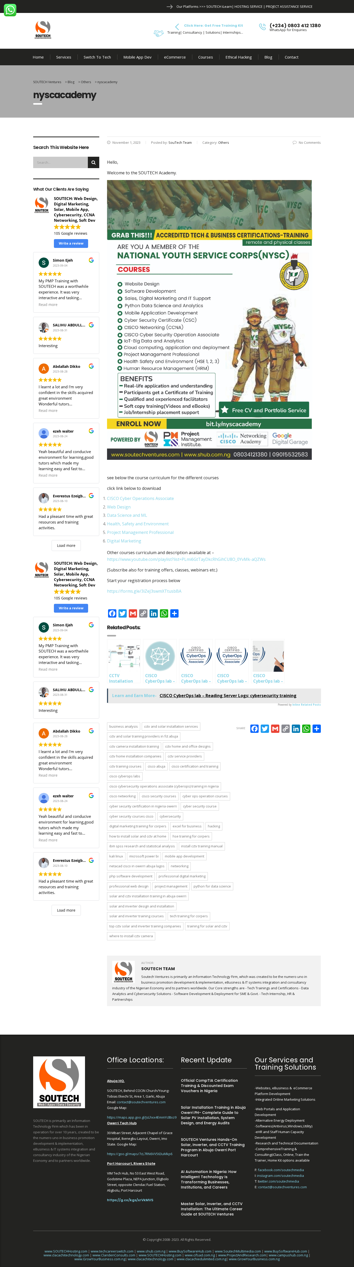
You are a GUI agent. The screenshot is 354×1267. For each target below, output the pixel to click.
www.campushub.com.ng (288, 1255)
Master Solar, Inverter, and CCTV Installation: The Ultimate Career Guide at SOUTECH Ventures (212, 1209)
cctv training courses (125, 766)
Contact (292, 57)
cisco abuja (156, 766)
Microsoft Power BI (144, 856)
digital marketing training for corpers (137, 826)
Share (240, 728)
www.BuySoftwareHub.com (190, 1251)
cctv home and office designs (188, 746)
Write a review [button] (71, 243)
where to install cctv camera (131, 936)
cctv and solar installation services (171, 726)
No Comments (310, 142)
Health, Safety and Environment (138, 524)
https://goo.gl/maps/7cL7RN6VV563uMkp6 (139, 1153)
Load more (66, 545)
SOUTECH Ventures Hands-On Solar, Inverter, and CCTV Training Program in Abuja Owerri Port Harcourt (213, 1147)
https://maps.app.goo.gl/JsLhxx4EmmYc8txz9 (141, 1117)
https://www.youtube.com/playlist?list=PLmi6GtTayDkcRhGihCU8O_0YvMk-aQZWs (186, 559)
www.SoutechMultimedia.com (238, 1251)
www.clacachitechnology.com (66, 1255)
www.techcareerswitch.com (112, 1251)
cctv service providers (185, 756)
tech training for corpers (189, 916)
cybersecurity (170, 816)
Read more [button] (48, 304)
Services (63, 57)
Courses (205, 57)
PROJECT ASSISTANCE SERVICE (289, 6)
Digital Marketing (124, 541)
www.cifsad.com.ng (200, 1255)
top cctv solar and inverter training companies (145, 926)
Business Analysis (123, 726)
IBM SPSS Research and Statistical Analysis (142, 846)
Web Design (119, 507)
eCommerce (175, 57)
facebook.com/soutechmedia (281, 1170)
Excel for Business (187, 826)
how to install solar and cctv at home (137, 836)
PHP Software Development (130, 876)
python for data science (212, 886)
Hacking (214, 826)
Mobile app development (184, 856)
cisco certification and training (195, 766)
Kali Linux (116, 856)
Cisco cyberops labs (124, 776)
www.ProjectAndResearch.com (242, 1255)
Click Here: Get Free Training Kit (213, 25)
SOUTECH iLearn (219, 6)
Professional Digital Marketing (182, 876)
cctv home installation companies (135, 756)
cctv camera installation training (134, 746)
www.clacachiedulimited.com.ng (201, 1259)
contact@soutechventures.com (141, 1102)
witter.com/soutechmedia (279, 1181)
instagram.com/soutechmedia (280, 1175)
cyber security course (200, 806)
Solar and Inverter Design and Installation (141, 906)
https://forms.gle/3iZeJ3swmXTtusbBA (144, 591)
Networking (179, 866)
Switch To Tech (97, 57)
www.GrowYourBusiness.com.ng (99, 1259)
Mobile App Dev (137, 57)
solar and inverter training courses (136, 916)
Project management (171, 886)
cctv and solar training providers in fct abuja (143, 736)
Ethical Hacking (238, 57)
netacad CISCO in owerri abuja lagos (137, 866)
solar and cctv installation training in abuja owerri (147, 896)
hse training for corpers (191, 836)
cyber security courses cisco (131, 816)
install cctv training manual (202, 846)
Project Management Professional (140, 532)
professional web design (128, 886)
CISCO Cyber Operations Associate (140, 498)
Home (38, 57)
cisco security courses (159, 796)
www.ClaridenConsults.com (114, 1255)
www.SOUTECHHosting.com (66, 1251)
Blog (268, 57)
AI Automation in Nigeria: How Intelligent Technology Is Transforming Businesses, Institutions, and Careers (209, 1179)
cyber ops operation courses (205, 796)
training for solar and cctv (207, 926)
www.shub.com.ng (151, 1251)
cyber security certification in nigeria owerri (143, 806)
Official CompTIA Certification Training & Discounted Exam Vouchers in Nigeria (209, 1085)
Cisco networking (122, 796)
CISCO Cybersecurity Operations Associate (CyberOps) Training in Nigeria (164, 786)
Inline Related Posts (306, 704)
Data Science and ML (127, 515)
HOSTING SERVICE (249, 6)
